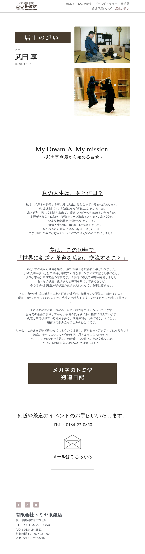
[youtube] (36, 487)
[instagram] (27, 487)
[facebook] (18, 487)
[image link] (72, 364)
